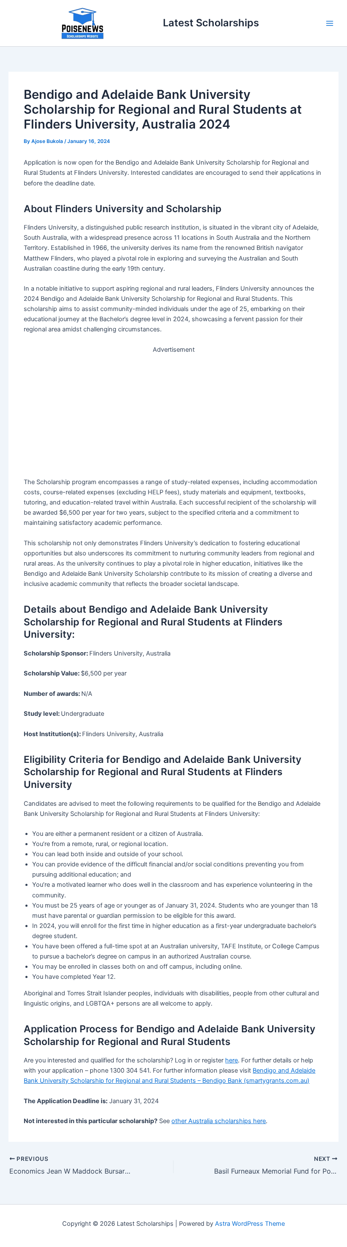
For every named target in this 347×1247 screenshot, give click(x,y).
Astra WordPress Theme (250, 1223)
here (231, 1060)
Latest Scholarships (211, 23)
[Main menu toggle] (330, 23)
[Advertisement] (173, 414)
